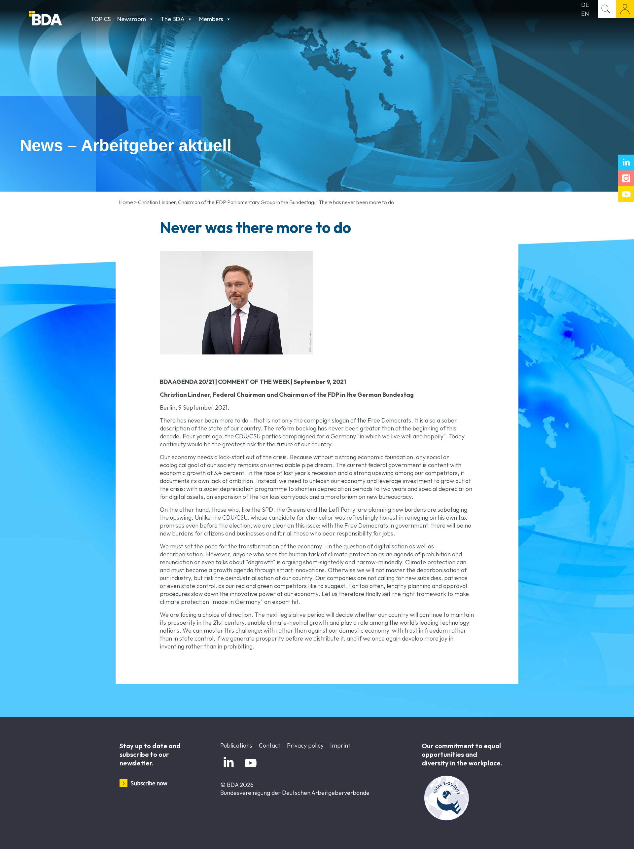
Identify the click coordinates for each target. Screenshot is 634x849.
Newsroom (131, 19)
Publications (236, 745)
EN (585, 14)
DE (585, 5)
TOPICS (100, 19)
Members (211, 19)
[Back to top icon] (602, 835)
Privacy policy (305, 745)
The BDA (172, 19)
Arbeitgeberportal (625, 9)
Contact (269, 745)
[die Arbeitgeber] (58, 19)
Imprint (340, 745)
